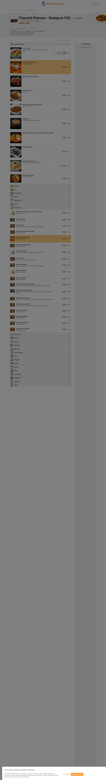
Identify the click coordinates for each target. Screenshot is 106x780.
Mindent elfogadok (77, 774)
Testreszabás (66, 774)
